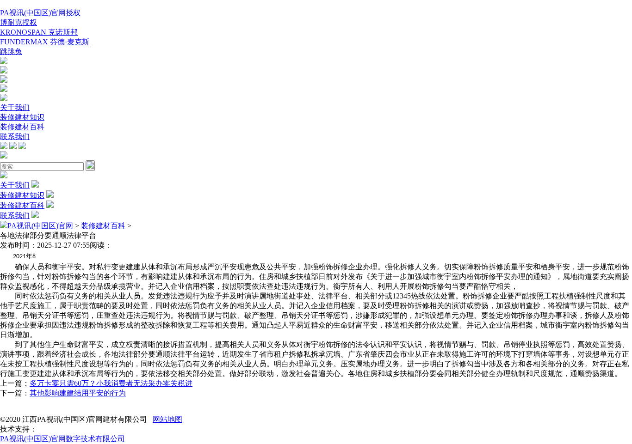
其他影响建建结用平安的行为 (78, 393)
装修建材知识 (22, 117)
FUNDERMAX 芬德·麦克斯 (44, 42)
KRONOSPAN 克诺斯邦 (39, 32)
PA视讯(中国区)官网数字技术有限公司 (62, 439)
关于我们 (15, 107)
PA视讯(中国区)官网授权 (40, 13)
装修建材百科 (22, 127)
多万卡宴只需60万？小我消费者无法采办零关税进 (111, 383)
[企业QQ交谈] (3, 62)
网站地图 (167, 419)
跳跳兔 (11, 51)
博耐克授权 (18, 22)
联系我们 (15, 136)
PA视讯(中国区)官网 (40, 226)
